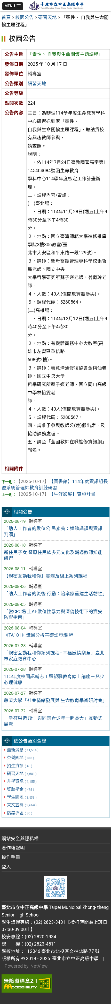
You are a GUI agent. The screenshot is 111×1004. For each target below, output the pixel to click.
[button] (12, 6)
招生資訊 (19, 765)
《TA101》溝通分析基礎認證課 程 (39, 635)
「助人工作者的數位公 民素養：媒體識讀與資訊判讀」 (53, 531)
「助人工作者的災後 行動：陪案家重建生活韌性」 (55, 593)
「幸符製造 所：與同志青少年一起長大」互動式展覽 (53, 721)
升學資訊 (22, 781)
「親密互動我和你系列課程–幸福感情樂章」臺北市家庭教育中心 (54, 655)
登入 (6, 866)
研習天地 (22, 773)
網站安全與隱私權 (20, 838)
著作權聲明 (13, 848)
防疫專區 (19, 813)
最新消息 (22, 749)
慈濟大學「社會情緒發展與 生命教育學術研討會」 (55, 700)
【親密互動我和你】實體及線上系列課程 (46, 576)
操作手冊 (11, 857)
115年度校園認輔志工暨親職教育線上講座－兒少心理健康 (54, 679)
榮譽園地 (20, 757)
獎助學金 (20, 789)
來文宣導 (22, 804)
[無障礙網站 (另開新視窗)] (56, 983)
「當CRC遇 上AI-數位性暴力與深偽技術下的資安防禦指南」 (53, 614)
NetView (38, 966)
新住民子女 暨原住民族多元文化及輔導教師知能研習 (53, 555)
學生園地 (22, 797)
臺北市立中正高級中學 (74, 958)
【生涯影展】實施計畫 (56, 494)
